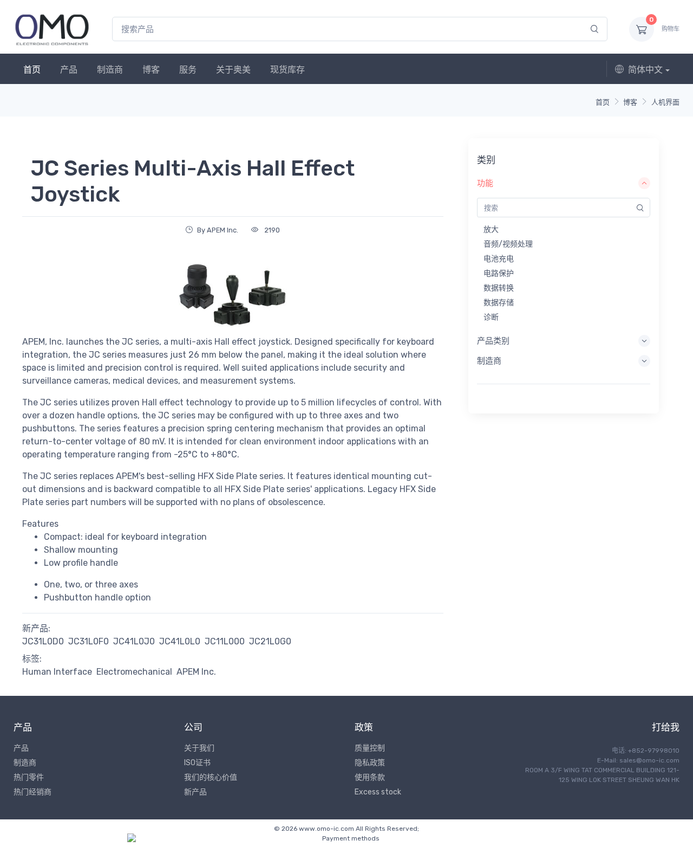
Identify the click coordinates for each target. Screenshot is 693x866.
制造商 (110, 69)
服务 (188, 69)
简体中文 (645, 69)
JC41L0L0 (179, 641)
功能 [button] (485, 183)
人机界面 (665, 102)
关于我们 (199, 748)
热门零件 (29, 777)
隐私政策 (370, 762)
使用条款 (370, 777)
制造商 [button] (489, 361)
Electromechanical (134, 672)
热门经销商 (32, 792)
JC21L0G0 (270, 641)
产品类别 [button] (493, 341)
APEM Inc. (196, 672)
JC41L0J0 (134, 641)
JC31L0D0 (43, 641)
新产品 (195, 792)
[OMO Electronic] (52, 29)
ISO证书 (197, 762)
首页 (32, 69)
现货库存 (287, 69)
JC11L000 (225, 641)
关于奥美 (233, 69)
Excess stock (378, 792)
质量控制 (370, 748)
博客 (151, 69)
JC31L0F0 (88, 641)
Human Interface (57, 672)
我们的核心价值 (210, 777)
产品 (68, 69)
